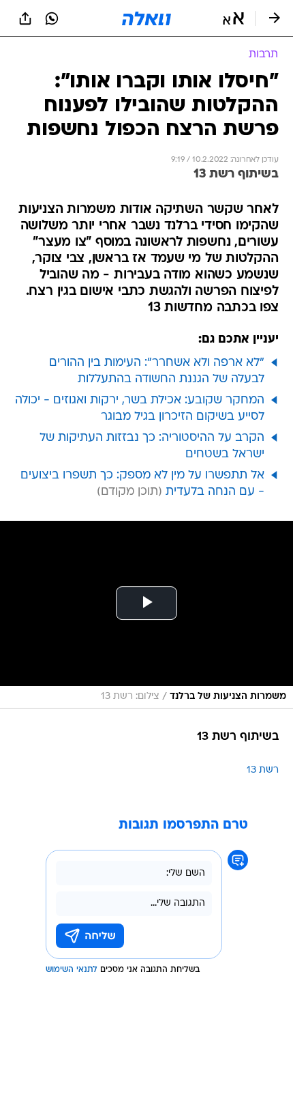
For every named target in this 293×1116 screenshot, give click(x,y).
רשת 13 (263, 770)
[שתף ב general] (25, 18)
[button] (233, 18)
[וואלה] (146, 18)
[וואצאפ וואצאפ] (52, 18)
